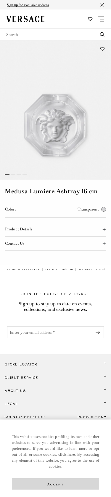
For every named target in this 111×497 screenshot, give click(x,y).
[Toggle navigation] (100, 19)
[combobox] (55, 34)
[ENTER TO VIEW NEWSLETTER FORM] (99, 332)
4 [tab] (24, 174)
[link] (23, 269)
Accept (55, 484)
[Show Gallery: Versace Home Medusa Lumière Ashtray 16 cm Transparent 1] (55, 110)
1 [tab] (7, 174)
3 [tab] (19, 174)
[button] (102, 49)
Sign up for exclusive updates (28, 5)
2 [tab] (13, 174)
